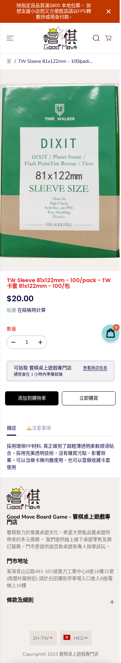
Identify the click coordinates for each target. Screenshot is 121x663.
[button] (11, 38)
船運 (11, 310)
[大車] (108, 38)
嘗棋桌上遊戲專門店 (78, 654)
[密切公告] (108, 11)
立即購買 (88, 398)
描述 (11, 428)
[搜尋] (96, 38)
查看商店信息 (95, 368)
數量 (11, 329)
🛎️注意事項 (38, 428)
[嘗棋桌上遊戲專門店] (60, 38)
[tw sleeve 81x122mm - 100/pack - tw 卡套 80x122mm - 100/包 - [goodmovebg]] (60, 170)
